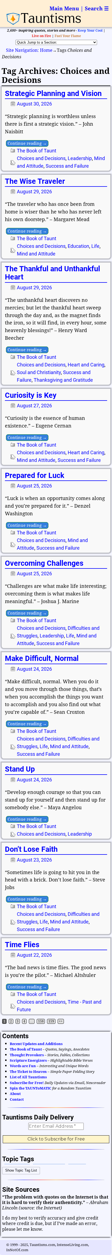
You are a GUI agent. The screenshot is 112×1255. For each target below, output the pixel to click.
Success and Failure (67, 166)
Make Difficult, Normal (42, 658)
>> (61, 1021)
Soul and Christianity (39, 372)
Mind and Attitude (36, 254)
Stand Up (20, 769)
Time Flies (22, 944)
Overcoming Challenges (44, 563)
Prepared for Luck (34, 475)
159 (51, 1021)
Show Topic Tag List (21, 1170)
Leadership (80, 158)
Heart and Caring (86, 365)
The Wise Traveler (35, 181)
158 (41, 1021)
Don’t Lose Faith (31, 849)
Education (78, 246)
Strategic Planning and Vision (53, 93)
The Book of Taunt (36, 151)
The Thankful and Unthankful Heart (52, 272)
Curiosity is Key (31, 395)
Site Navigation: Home (29, 50)
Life (95, 246)
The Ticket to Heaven (28, 1072)
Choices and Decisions (41, 158)
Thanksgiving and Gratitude (63, 380)
